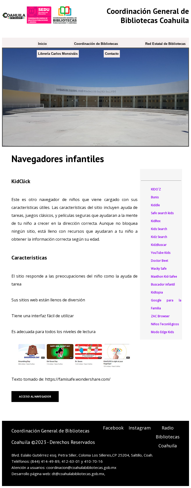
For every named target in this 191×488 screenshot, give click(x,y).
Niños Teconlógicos (165, 324)
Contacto (112, 54)
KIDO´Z (156, 189)
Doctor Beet (159, 260)
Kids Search (159, 229)
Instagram (140, 428)
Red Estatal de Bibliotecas (165, 44)
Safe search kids (162, 213)
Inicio (42, 44)
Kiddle (155, 205)
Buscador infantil (163, 284)
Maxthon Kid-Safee (164, 276)
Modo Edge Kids (162, 332)
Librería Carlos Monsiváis (58, 54)
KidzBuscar (159, 245)
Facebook (113, 428)
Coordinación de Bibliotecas (96, 44)
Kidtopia (157, 292)
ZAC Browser (160, 316)
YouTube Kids (160, 253)
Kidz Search (159, 237)
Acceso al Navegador (35, 396)
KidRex (155, 221)
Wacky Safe (159, 268)
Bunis (155, 197)
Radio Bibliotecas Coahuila (168, 437)
